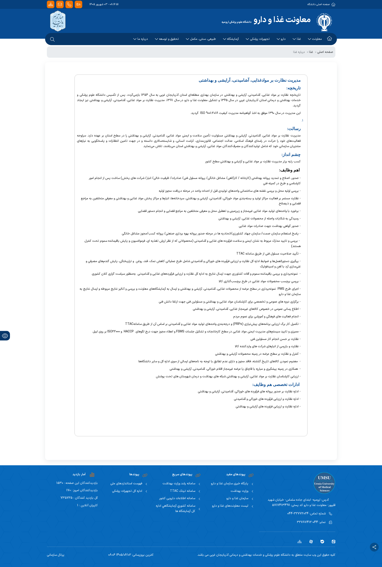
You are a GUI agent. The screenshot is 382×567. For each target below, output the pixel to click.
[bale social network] (320, 541)
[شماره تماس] (69, 4)
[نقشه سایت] (50, 4)
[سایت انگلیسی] (78, 4)
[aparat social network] (309, 541)
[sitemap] (298, 541)
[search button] (52, 39)
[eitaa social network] (332, 541)
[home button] (329, 39)
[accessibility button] (5, 336)
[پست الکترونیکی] (60, 4)
